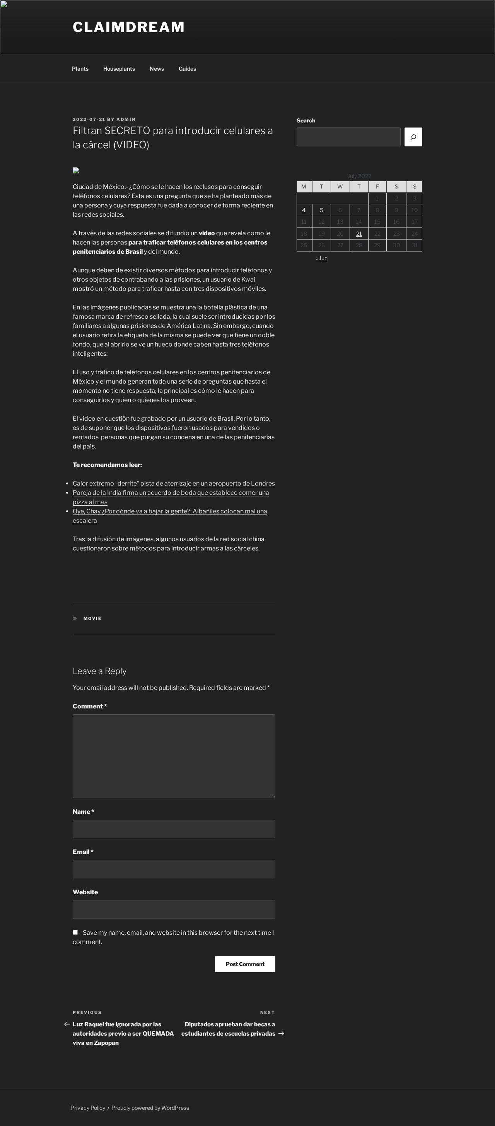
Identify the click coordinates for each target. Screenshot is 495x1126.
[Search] (413, 136)
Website (85, 892)
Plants (80, 68)
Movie (93, 618)
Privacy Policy (87, 1107)
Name (83, 811)
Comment (90, 706)
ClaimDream (129, 27)
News (157, 68)
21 (359, 233)
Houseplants (119, 68)
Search (306, 120)
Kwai (248, 279)
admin (126, 119)
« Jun (322, 258)
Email (83, 852)
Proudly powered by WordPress (150, 1107)
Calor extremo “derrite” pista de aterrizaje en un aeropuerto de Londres (174, 483)
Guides (187, 68)
